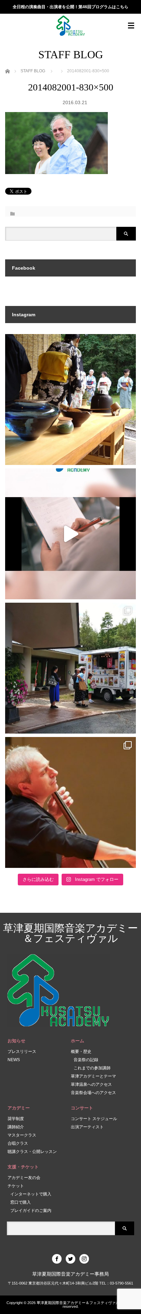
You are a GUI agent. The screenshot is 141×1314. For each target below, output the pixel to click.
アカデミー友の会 (24, 1177)
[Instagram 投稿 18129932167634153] (70, 399)
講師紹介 (16, 1127)
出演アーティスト (87, 1127)
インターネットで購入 (30, 1194)
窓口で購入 (20, 1202)
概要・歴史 (81, 1051)
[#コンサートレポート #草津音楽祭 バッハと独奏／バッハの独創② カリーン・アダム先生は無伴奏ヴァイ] (70, 802)
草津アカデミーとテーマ (93, 1076)
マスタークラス (22, 1135)
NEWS (14, 1059)
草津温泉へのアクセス (91, 1084)
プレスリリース (22, 1051)
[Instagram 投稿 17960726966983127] (70, 668)
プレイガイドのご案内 (30, 1210)
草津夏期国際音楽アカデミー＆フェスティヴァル (70, 933)
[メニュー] (131, 26)
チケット (16, 1185)
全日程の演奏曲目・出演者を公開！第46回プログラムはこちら (70, 6)
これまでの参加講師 (92, 1068)
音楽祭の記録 (86, 1059)
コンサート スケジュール (94, 1118)
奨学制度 (16, 1118)
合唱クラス (18, 1143)
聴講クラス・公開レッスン (32, 1151)
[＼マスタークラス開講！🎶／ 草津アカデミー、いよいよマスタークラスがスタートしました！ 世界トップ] (70, 533)
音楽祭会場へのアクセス (93, 1092)
